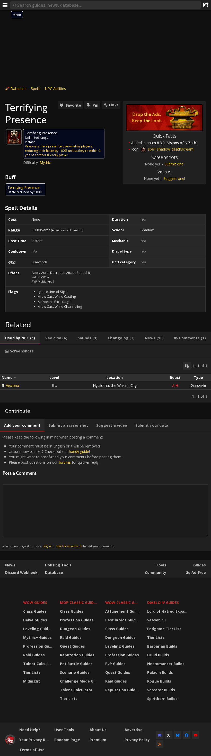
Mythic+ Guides (37, 637)
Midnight (31, 681)
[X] (168, 735)
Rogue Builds (159, 681)
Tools (161, 565)
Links (113, 104)
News (10, 565)
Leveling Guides (37, 628)
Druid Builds (158, 654)
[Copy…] (187, 366)
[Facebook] (186, 735)
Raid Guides (34, 654)
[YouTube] (195, 735)
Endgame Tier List (164, 628)
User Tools (64, 729)
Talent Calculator (38, 663)
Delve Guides (35, 620)
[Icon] (14, 137)
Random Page (67, 739)
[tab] (20, 338)
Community (155, 572)
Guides (199, 565)
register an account (69, 546)
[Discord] (159, 735)
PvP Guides (115, 663)
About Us (98, 729)
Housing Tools (58, 565)
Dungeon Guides (75, 628)
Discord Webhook (21, 572)
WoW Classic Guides (122, 602)
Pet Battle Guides (76, 663)
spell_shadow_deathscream (170, 149)
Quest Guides (72, 646)
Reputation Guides (77, 654)
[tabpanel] (105, 380)
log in (47, 546)
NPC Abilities (55, 88)
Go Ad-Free (196, 572)
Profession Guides (38, 646)
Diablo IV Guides (163, 602)
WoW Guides (35, 602)
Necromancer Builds (165, 663)
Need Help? (29, 729)
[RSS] (159, 744)
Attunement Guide (122, 611)
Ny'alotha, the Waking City (115, 385)
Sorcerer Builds (161, 689)
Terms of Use (32, 749)
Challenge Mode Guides (79, 681)
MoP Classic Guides (79, 602)
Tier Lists (32, 672)
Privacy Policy (137, 739)
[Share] (206, 5)
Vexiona (12, 385)
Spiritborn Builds (162, 698)
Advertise (134, 729)
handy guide (79, 451)
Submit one (173, 164)
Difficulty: (31, 162)
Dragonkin (198, 385)
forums (65, 462)
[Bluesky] (177, 735)
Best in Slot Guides (122, 620)
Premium (98, 739)
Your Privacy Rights (34, 739)
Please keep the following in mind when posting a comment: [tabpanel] (62, 491)
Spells (35, 88)
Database (18, 88)
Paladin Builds (160, 672)
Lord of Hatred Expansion (168, 611)
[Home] (10, 743)
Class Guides (35, 611)
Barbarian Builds (162, 646)
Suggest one (173, 178)
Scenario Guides (75, 672)
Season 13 (156, 620)
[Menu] (5, 5)
